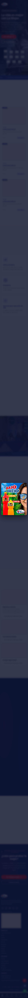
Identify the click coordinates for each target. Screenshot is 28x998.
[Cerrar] (24, 485)
